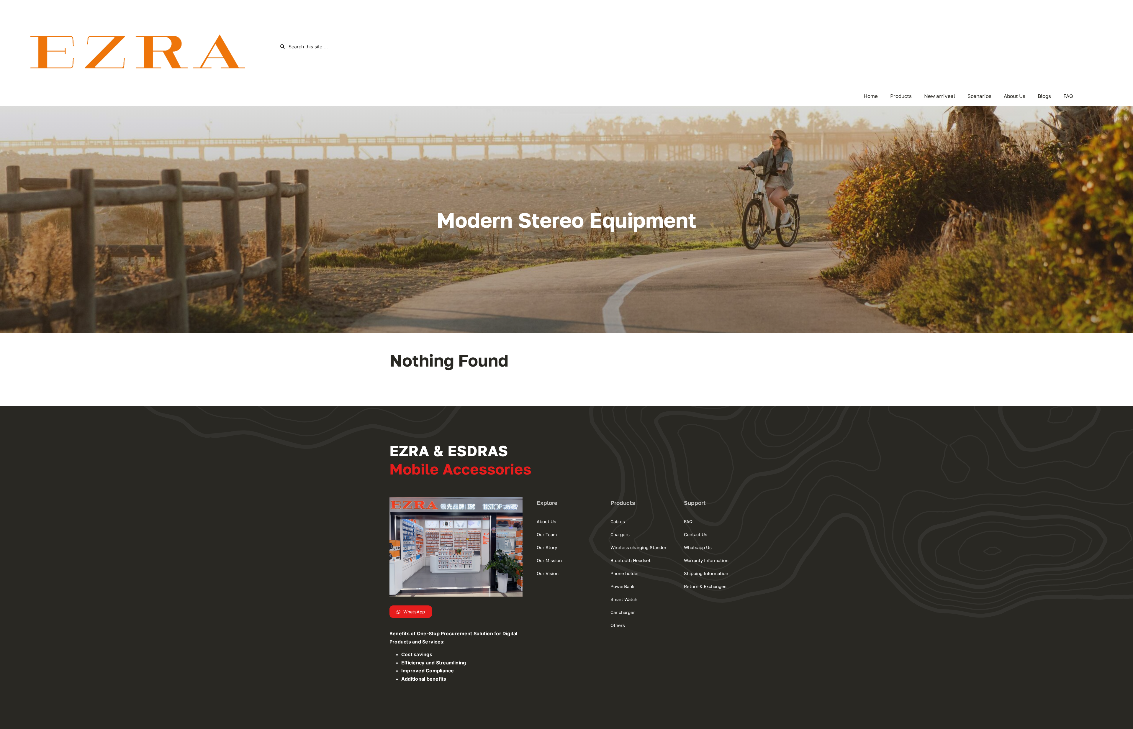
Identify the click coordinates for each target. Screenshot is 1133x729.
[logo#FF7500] (127, 13)
